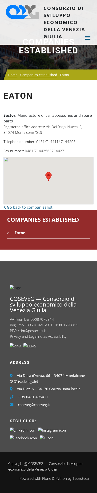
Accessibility (57, 336)
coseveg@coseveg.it (34, 404)
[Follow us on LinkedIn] (22, 429)
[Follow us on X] (46, 437)
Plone (46, 478)
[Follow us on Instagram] (52, 429)
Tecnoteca (81, 478)
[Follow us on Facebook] (23, 437)
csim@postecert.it (32, 330)
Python (61, 478)
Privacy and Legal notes (28, 336)
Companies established (48, 46)
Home (12, 75)
